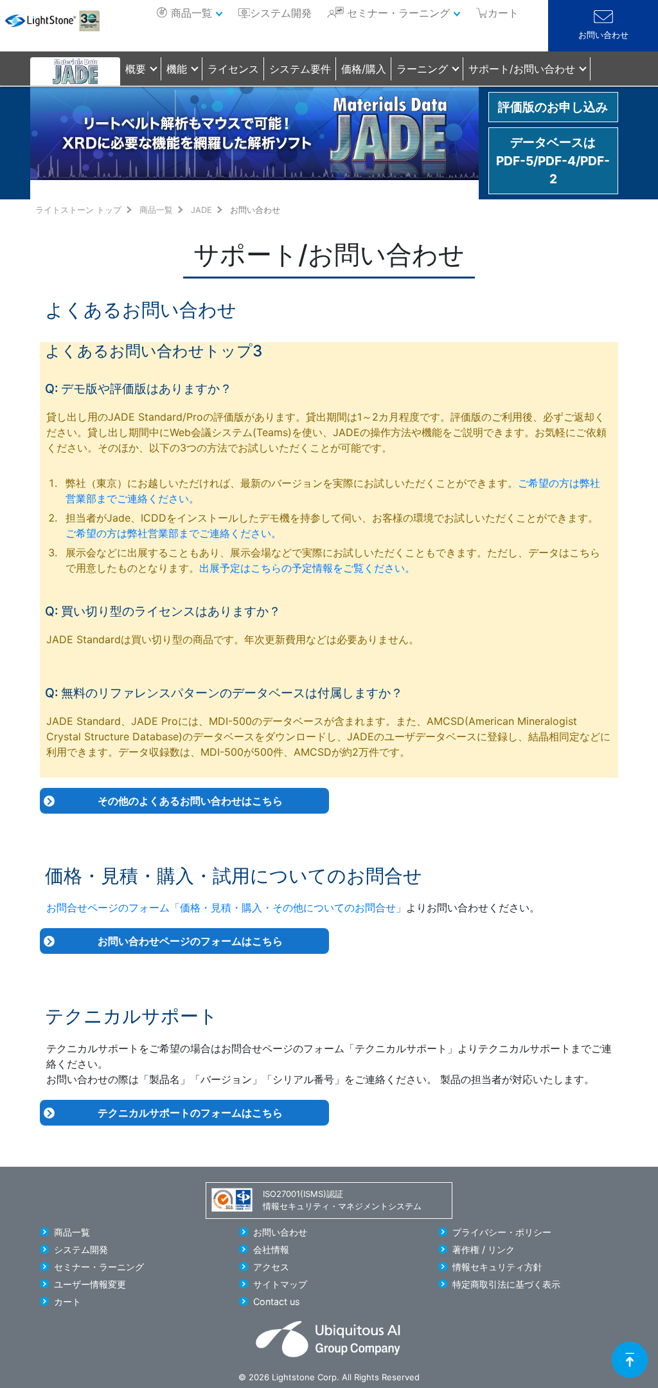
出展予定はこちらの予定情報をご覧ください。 (307, 568)
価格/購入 (363, 68)
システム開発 (281, 12)
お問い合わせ (603, 35)
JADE (201, 210)
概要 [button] (135, 68)
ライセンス (233, 68)
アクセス (271, 1266)
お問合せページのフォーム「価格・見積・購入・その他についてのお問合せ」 (226, 907)
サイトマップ (280, 1284)
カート (67, 1301)
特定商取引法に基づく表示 (506, 1284)
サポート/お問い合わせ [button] (521, 68)
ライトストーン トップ (78, 210)
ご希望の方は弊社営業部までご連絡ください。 (173, 533)
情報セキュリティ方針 (497, 1266)
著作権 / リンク (483, 1249)
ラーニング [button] (422, 68)
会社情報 (271, 1249)
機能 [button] (176, 68)
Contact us (276, 1301)
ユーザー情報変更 (90, 1284)
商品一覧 (191, 12)
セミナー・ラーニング (398, 12)
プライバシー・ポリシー (501, 1232)
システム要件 (300, 68)
